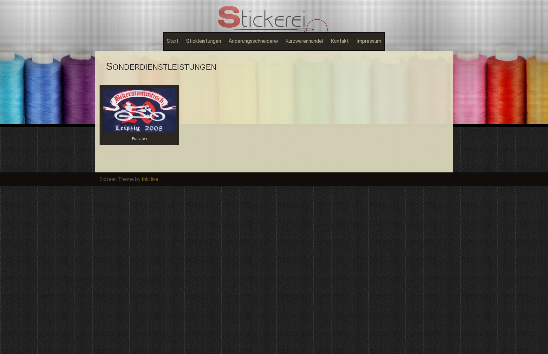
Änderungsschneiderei (253, 41)
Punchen (139, 139)
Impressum (368, 41)
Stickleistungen (203, 41)
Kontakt (340, 41)
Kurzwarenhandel (304, 41)
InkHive (150, 179)
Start (173, 41)
